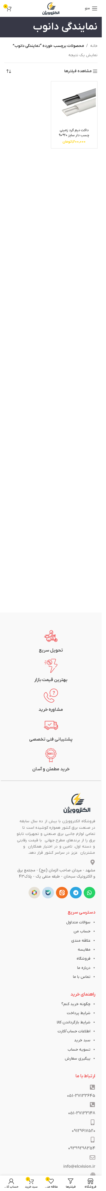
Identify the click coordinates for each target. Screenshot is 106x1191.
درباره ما (83, 968)
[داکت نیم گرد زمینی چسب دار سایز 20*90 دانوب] (74, 104)
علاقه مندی (80, 940)
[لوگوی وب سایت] (51, 8)
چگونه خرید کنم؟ (75, 1004)
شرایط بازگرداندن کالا (73, 1022)
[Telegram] (76, 893)
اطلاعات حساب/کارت (74, 1031)
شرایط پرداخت (78, 1013)
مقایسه (84, 949)
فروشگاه (83, 958)
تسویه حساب (79, 1049)
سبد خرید (82, 1040)
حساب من (81, 931)
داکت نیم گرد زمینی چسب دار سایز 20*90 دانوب (74, 135)
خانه (94, 46)
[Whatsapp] (90, 893)
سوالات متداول (78, 922)
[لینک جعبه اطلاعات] (51, 641)
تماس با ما (81, 977)
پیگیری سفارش (77, 1058)
